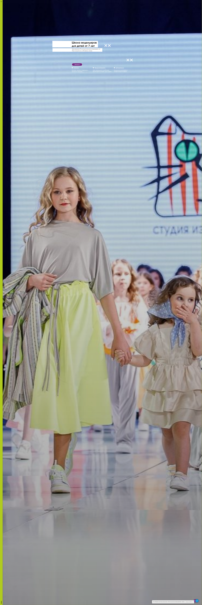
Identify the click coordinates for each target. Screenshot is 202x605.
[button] (77, 64)
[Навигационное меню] (1, 1)
